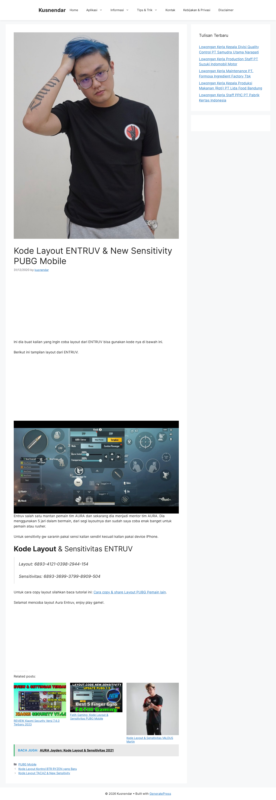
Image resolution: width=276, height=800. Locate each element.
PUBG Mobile (27, 764)
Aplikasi (91, 10)
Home (74, 10)
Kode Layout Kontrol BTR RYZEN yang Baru (47, 768)
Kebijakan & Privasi (196, 10)
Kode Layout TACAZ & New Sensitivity (44, 773)
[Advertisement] (96, 307)
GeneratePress (160, 794)
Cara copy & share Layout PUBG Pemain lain (130, 592)
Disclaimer (226, 10)
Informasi (117, 10)
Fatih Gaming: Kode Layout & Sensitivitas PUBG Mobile (89, 716)
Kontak (170, 10)
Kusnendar (52, 10)
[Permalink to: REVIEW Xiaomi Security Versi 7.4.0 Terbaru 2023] (40, 700)
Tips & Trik (144, 10)
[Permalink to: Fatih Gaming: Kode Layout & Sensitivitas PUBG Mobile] (96, 697)
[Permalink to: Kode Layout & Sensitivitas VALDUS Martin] (152, 709)
